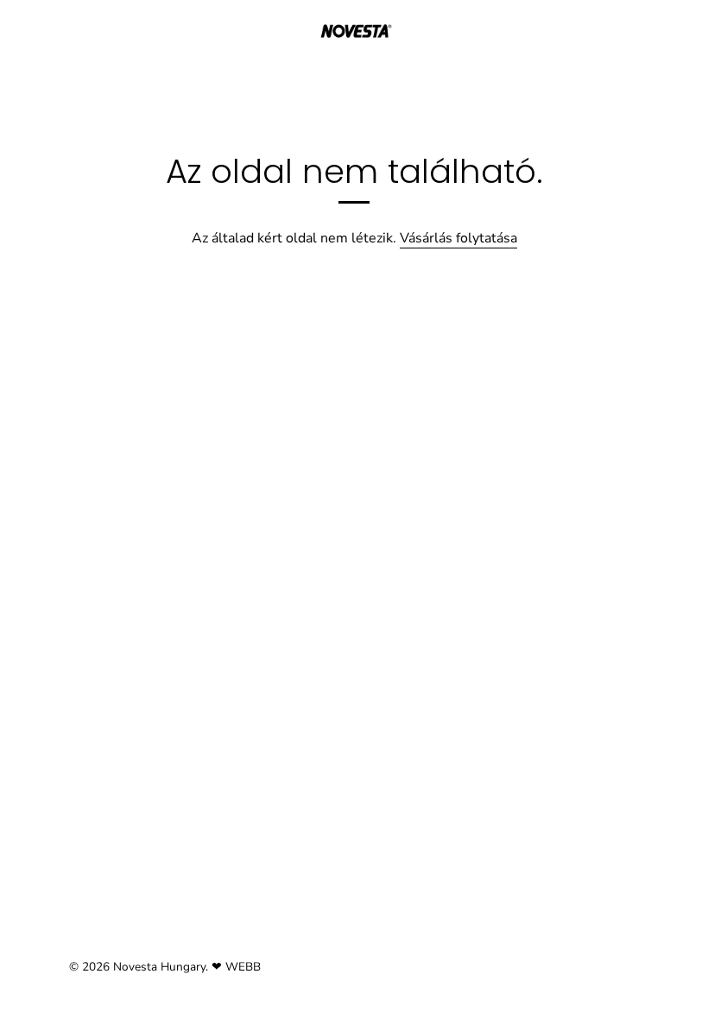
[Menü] (30, 33)
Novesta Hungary (159, 966)
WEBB (243, 966)
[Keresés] (637, 35)
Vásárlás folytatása (458, 238)
